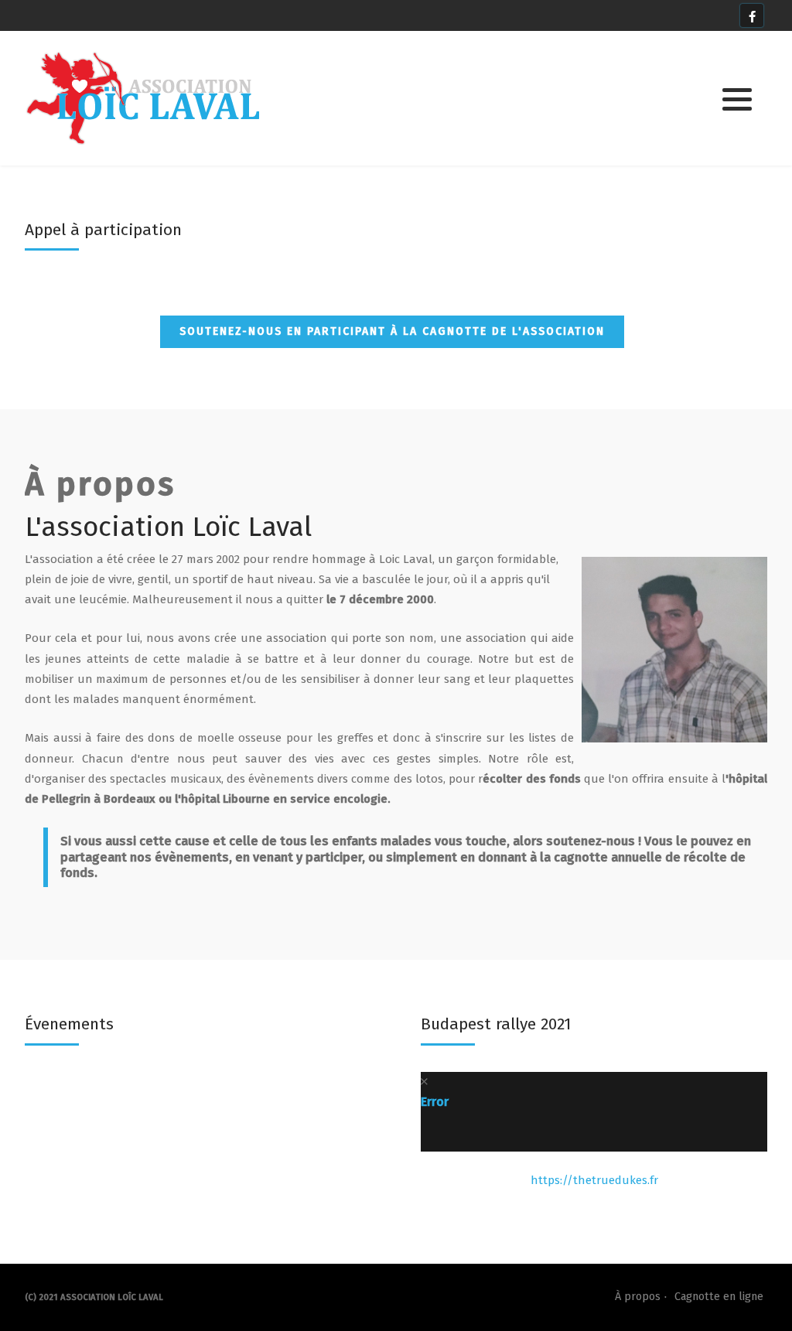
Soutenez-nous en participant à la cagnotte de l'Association (392, 331)
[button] (737, 99)
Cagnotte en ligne (718, 1296)
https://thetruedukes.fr (594, 1180)
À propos (638, 1296)
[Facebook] (751, 15)
